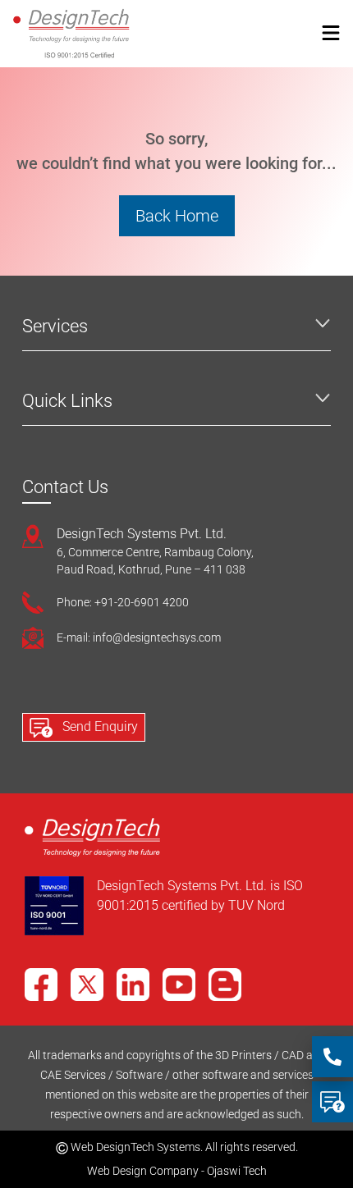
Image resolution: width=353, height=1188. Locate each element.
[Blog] (225, 984)
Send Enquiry (98, 726)
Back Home (176, 216)
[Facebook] (41, 984)
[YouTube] (179, 984)
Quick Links (67, 401)
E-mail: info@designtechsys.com (139, 637)
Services (55, 326)
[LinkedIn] (133, 984)
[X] (87, 984)
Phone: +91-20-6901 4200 (123, 602)
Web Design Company (143, 1170)
